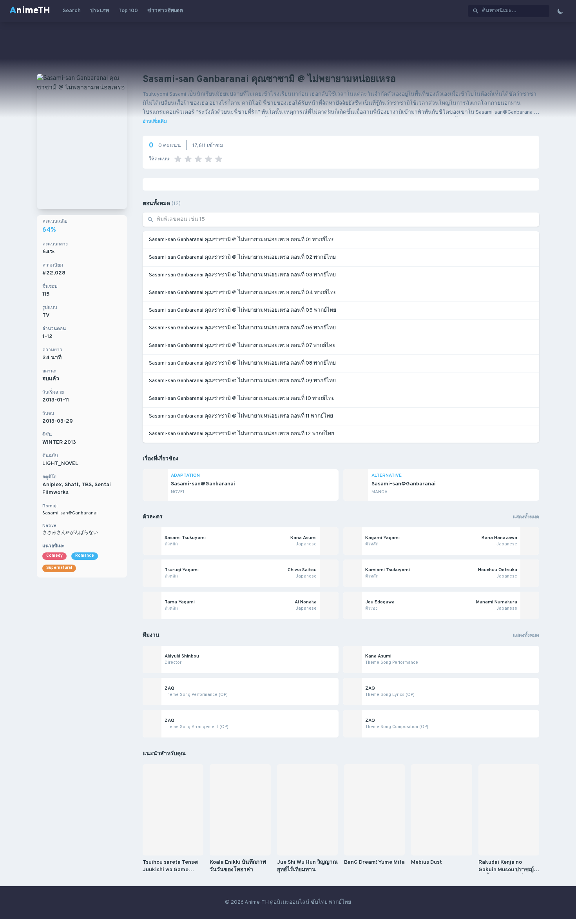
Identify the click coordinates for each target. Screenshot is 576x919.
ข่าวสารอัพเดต (165, 10)
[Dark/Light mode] (560, 11)
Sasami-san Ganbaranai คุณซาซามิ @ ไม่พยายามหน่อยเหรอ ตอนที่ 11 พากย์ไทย (241, 416)
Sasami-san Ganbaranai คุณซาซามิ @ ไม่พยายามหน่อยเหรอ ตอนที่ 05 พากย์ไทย (242, 310)
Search (72, 10)
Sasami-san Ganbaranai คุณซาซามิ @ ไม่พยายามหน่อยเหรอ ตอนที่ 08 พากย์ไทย (242, 363)
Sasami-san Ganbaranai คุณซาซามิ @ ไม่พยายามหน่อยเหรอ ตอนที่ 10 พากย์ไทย (242, 398)
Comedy (54, 555)
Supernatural (59, 567)
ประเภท (99, 10)
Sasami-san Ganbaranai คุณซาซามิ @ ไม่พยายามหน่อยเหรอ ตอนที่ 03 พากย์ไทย (242, 275)
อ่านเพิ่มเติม (155, 121)
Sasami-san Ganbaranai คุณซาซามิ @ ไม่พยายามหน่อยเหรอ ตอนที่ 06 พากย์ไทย (242, 328)
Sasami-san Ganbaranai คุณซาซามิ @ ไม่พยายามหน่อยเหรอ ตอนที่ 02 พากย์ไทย (242, 257)
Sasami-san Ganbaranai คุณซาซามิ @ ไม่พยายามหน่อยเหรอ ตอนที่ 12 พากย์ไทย (241, 433)
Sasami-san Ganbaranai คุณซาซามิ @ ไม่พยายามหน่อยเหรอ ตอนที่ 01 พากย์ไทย (242, 239)
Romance (84, 555)
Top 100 (128, 10)
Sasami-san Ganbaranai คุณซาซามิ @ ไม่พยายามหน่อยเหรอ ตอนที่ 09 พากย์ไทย (242, 381)
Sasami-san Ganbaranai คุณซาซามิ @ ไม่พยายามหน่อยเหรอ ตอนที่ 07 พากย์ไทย (242, 345)
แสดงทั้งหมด (526, 517)
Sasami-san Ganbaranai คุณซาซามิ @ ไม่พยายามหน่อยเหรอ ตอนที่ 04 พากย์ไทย (243, 292)
